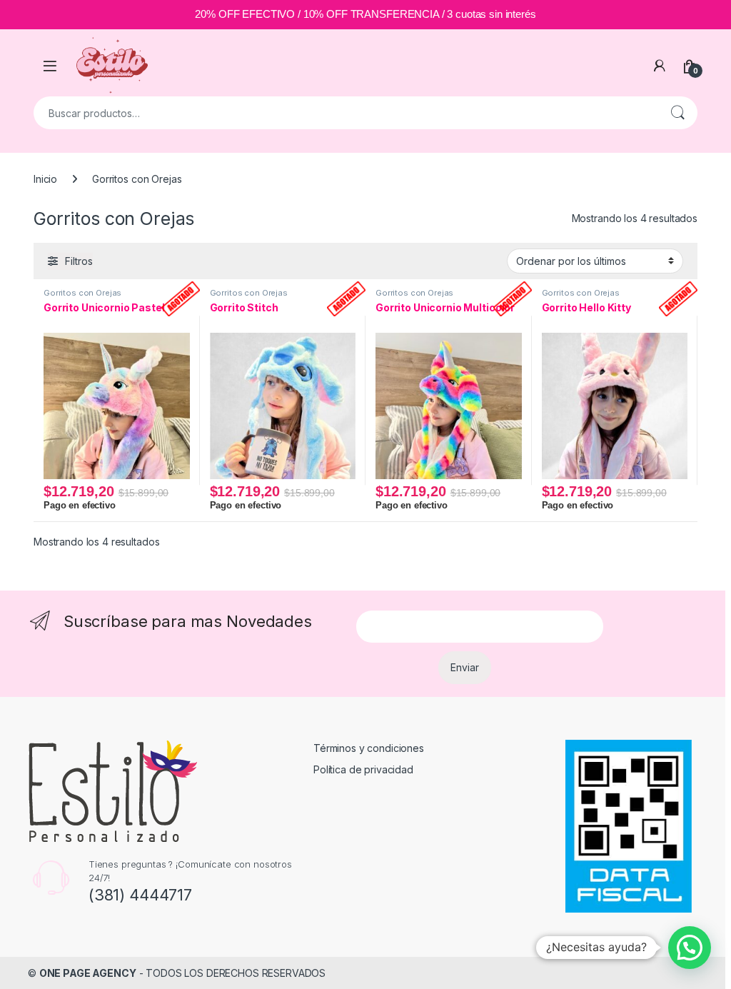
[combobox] (345, 112)
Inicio (45, 179)
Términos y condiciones (368, 748)
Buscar (677, 112)
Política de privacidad (363, 769)
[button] (689, 947)
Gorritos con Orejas (82, 293)
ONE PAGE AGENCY (87, 973)
